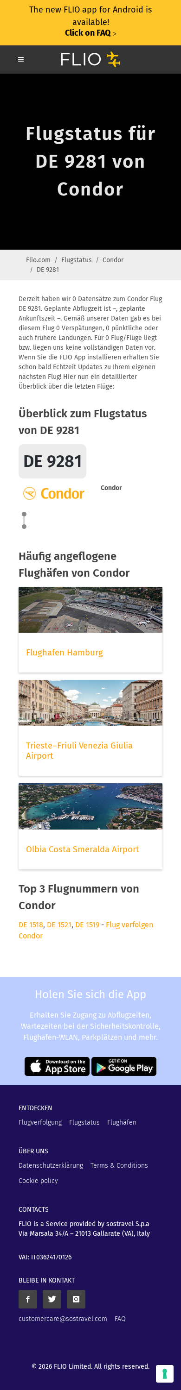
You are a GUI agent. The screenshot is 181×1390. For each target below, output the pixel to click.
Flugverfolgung (40, 1122)
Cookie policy (38, 1181)
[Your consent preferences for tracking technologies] (165, 1374)
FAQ (120, 1319)
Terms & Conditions (119, 1166)
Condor (113, 260)
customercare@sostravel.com (63, 1319)
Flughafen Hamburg (64, 653)
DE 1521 (59, 924)
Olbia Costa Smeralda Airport (82, 849)
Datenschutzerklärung (51, 1166)
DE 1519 (87, 924)
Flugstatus (76, 260)
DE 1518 (31, 924)
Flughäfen (121, 1122)
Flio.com (38, 260)
